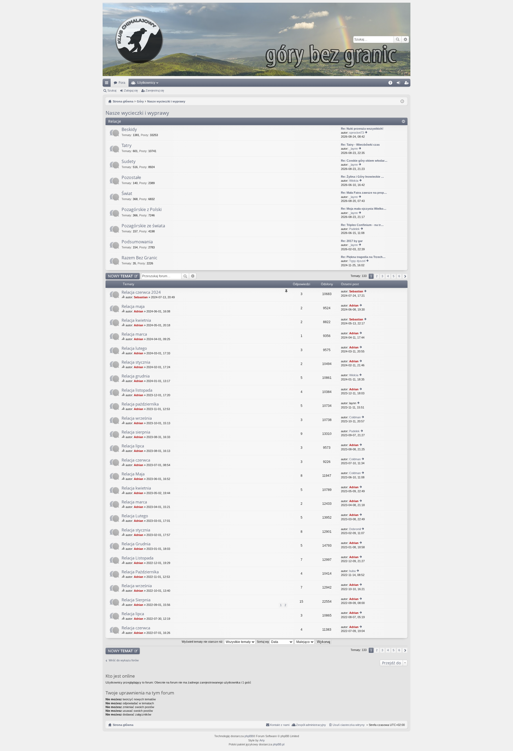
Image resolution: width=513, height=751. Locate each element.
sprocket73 (356, 132)
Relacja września (137, 418)
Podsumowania (137, 242)
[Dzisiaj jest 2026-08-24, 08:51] (402, 101)
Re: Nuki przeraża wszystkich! (362, 128)
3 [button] (382, 276)
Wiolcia (353, 180)
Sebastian (141, 297)
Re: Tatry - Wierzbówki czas (360, 144)
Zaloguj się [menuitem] (399, 84)
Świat (127, 193)
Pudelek (354, 229)
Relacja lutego (134, 348)
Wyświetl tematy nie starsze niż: (203, 641)
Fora (122, 83)
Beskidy (129, 129)
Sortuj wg (263, 641)
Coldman (355, 417)
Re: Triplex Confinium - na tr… (362, 225)
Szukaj (398, 39)
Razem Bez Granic (139, 258)
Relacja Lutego (135, 515)
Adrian (138, 311)
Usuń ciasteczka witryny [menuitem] (349, 724)
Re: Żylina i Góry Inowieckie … (362, 176)
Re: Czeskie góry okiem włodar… (364, 160)
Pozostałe (131, 177)
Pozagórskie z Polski (142, 209)
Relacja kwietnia (136, 320)
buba (352, 571)
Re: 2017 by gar (352, 241)
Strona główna (123, 724)
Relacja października (140, 404)
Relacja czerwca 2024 (141, 292)
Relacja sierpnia (136, 432)
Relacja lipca (133, 445)
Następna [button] (404, 276)
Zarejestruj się (155, 90)
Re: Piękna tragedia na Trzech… (363, 257)
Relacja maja (133, 306)
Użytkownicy (146, 83)
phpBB (248, 736)
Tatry (126, 145)
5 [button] (393, 276)
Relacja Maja (133, 473)
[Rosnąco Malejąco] (305, 641)
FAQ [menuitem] (392, 84)
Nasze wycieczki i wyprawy (137, 112)
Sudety (128, 161)
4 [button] (388, 276)
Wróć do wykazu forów (124, 660)
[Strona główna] (256, 39)
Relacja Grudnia (136, 543)
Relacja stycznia (136, 362)
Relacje (114, 121)
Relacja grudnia (136, 376)
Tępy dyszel (357, 261)
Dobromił (355, 529)
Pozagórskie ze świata (143, 226)
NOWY (120, 276)
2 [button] (377, 276)
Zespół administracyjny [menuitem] (311, 724)
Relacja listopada (137, 390)
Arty (262, 740)
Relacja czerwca (136, 460)
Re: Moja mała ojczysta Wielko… (363, 208)
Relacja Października (140, 571)
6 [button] (399, 276)
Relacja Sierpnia (136, 599)
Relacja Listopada (137, 558)
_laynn (353, 148)
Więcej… (108, 84)
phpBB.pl (278, 744)
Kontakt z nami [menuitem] (279, 724)
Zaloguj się (131, 90)
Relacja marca (134, 334)
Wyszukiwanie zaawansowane (405, 39)
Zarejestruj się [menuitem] (407, 84)
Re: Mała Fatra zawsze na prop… (364, 192)
